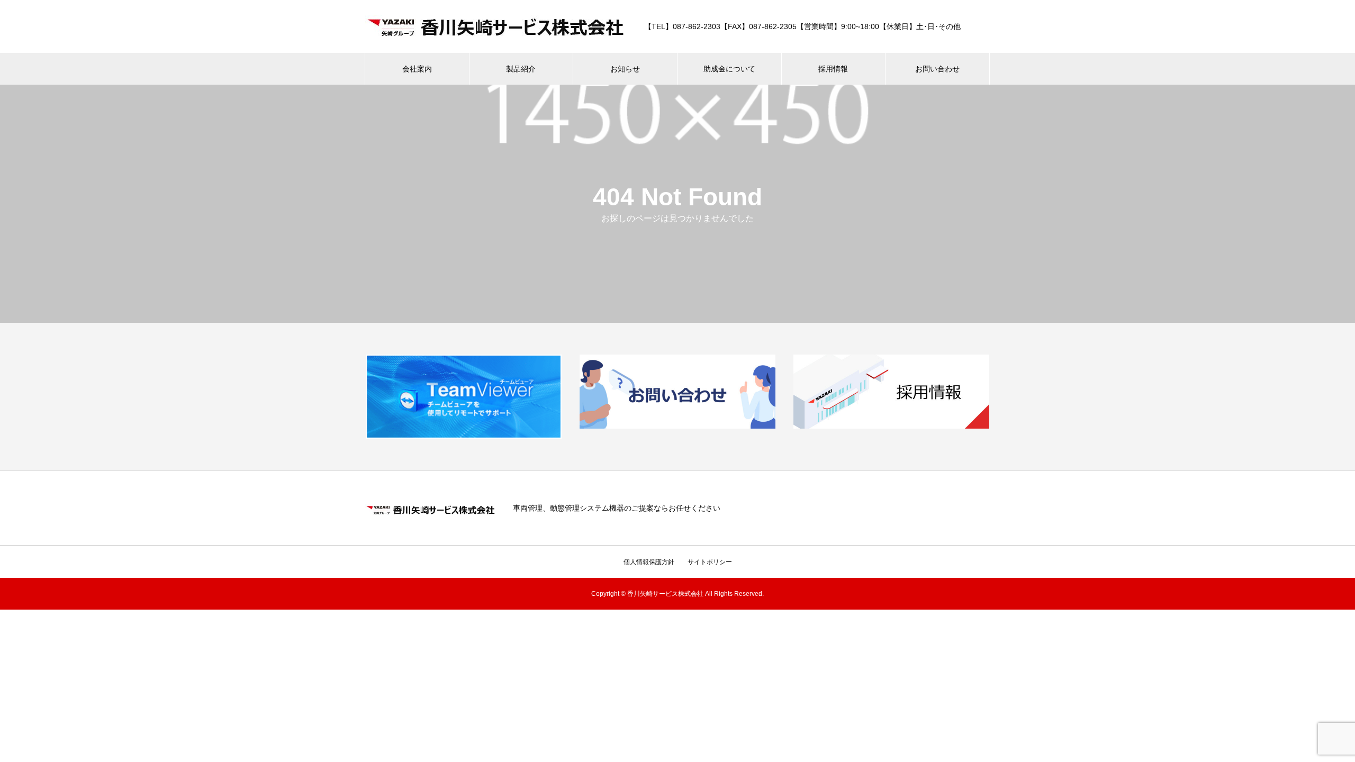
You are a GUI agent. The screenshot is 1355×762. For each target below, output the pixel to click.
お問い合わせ (937, 69)
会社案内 (417, 69)
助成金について (729, 69)
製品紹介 (521, 69)
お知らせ (625, 69)
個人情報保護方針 (649, 562)
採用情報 (833, 69)
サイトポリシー (710, 562)
